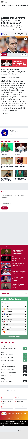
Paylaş (4, 54)
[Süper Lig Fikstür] (26, 342)
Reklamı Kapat (22, 431)
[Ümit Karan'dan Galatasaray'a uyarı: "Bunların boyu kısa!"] (7, 173)
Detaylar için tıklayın (14, 336)
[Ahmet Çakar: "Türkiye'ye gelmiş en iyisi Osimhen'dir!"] (21, 147)
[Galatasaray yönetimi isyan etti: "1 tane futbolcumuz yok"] (14, 44)
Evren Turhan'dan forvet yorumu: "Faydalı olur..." (20, 165)
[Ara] (23, 2)
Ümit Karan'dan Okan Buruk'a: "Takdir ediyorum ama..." (7, 166)
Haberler (3, 15)
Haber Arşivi (20, 407)
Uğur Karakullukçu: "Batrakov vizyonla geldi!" (21, 179)
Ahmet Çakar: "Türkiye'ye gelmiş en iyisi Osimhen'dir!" (20, 153)
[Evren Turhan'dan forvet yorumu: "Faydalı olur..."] (21, 160)
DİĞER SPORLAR (21, 6)
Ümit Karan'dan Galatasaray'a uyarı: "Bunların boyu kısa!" (6, 179)
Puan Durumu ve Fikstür (6, 402)
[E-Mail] (11, 135)
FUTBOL (3, 6)
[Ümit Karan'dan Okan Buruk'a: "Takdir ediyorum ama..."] (7, 160)
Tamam (3, 425)
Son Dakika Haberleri (8, 407)
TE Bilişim (17, 418)
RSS (5, 413)
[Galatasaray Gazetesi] (14, 390)
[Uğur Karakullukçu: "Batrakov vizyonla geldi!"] (21, 173)
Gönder (4, 208)
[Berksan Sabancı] (4, 132)
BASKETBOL (11, 6)
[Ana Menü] (25, 2)
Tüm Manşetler (20, 401)
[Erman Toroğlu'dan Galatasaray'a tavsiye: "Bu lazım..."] (7, 147)
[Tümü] (26, 293)
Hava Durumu (6, 398)
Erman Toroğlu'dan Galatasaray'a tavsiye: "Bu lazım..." (6, 153)
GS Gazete (4, 2)
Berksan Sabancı (14, 131)
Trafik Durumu (19, 398)
